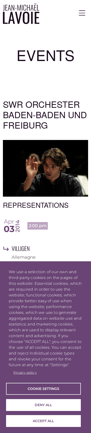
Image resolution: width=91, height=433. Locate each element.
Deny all (43, 405)
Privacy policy (25, 372)
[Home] (21, 13)
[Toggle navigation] (82, 13)
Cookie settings (43, 389)
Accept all (43, 421)
